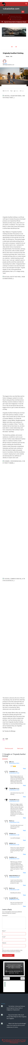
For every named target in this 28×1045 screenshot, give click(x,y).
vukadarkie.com (11, 8)
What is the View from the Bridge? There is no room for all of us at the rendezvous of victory (16, 1025)
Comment (5, 915)
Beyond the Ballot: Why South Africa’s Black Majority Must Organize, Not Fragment (17, 1016)
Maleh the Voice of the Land (10, 42)
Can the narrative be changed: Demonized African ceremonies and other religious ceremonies (14, 966)
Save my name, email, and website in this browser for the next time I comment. (12, 951)
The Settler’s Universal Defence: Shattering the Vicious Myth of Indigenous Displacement (16, 1008)
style (6, 739)
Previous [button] (6, 978)
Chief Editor (11, 971)
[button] (22, 12)
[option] (14, 35)
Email (4, 937)
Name (4, 931)
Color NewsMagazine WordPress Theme (13, 1041)
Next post (20, 748)
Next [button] (22, 978)
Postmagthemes (14, 1042)
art (4, 739)
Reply (24, 768)
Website (4, 943)
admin (5, 63)
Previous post (9, 748)
